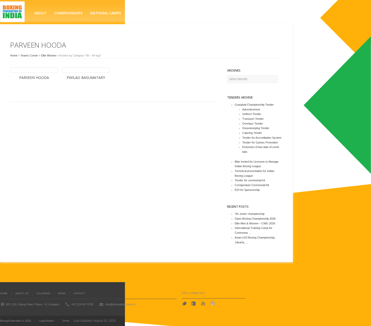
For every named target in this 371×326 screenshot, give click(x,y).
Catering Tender (252, 132)
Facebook (194, 304)
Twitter (184, 303)
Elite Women (48, 55)
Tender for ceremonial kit (250, 180)
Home (13, 55)
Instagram (213, 303)
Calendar (43, 293)
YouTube (203, 303)
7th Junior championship (249, 213)
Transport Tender (253, 118)
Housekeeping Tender (255, 128)
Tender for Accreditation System (261, 137)
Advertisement (251, 109)
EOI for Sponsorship (247, 189)
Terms (66, 320)
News (62, 293)
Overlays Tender (252, 123)
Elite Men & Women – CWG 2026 (255, 223)
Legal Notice (46, 320)
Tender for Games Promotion (260, 142)
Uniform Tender (251, 113)
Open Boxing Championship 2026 (255, 218)
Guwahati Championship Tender (254, 104)
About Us (22, 293)
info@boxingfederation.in (120, 304)
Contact (79, 293)
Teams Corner (29, 55)
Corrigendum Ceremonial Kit (252, 185)
